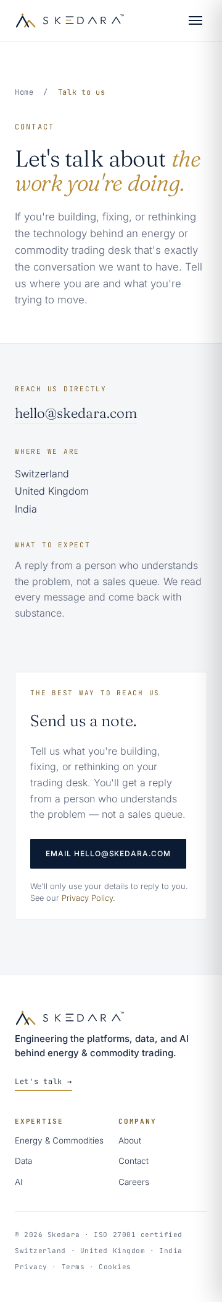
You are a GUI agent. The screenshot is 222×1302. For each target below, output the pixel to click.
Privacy (31, 1266)
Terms (73, 1266)
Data (23, 1161)
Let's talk (43, 1082)
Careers (133, 1182)
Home (24, 92)
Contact (133, 1161)
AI (19, 1182)
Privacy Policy (87, 898)
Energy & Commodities (59, 1140)
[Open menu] (195, 20)
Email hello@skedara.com (108, 853)
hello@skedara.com (76, 413)
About (129, 1140)
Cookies (115, 1266)
